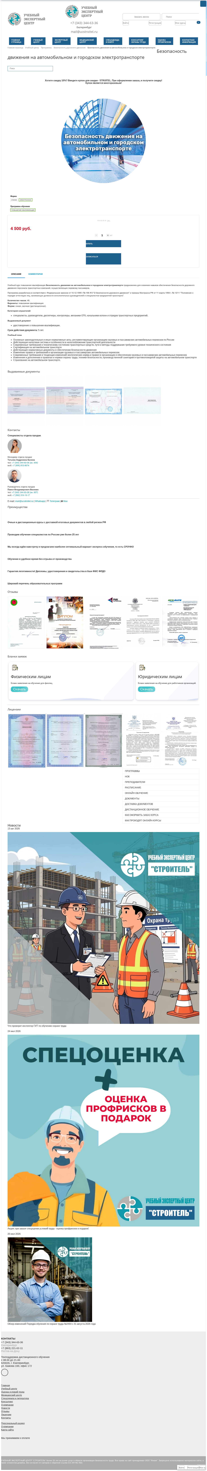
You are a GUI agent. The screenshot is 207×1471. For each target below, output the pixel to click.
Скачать (19, 689)
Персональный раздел (13, 1423)
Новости (14, 825)
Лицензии (6, 1414)
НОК (127, 776)
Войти (126, 23)
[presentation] (6, 620)
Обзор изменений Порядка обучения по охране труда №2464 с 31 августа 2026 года (52, 1324)
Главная (5, 1385)
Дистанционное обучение (142, 809)
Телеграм (54, 501)
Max (65, 501)
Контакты (6, 1418)
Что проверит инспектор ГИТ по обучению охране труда (37, 1026)
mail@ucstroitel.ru (84, 31)
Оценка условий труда (12, 1392)
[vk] (4, 1372)
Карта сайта (7, 1430)
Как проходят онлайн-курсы (143, 820)
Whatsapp (40, 501)
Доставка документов (139, 804)
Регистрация (155, 23)
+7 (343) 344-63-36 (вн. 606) (25, 462)
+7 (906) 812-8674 (20, 465)
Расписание (133, 787)
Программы (132, 771)
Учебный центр (9, 1388)
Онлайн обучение (136, 793)
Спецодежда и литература (15, 1398)
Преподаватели (135, 782)
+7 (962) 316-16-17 (21, 495)
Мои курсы (180, 23)
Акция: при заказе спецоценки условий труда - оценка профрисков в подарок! (48, 1228)
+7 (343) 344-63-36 (84, 23)
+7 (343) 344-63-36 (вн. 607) (25, 492)
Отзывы (5, 1411)
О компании (7, 1405)
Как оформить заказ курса (141, 815)
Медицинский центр (11, 1395)
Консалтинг (7, 1401)
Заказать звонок (141, 17)
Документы (132, 798)
